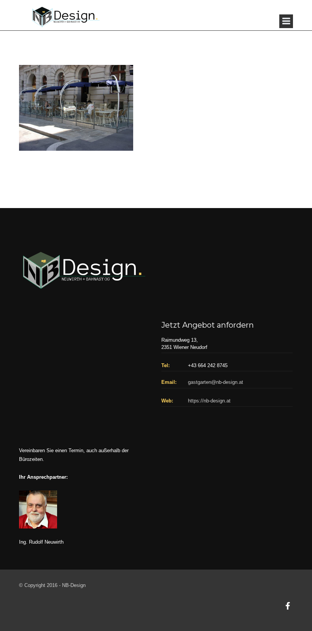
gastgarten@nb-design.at (215, 382)
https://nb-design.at (209, 401)
